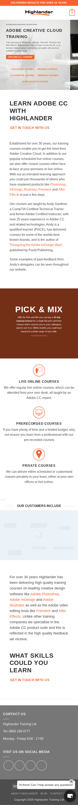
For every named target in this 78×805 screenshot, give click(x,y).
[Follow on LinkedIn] (42, 765)
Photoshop (58, 184)
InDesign (16, 189)
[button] (5, 13)
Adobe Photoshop (44, 594)
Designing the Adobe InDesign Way (36, 245)
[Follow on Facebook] (8, 765)
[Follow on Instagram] (20, 765)
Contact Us (58, 793)
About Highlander (24, 793)
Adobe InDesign (22, 600)
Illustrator (30, 189)
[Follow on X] (31, 765)
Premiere (44, 189)
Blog (44, 793)
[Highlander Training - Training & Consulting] (39, 12)
